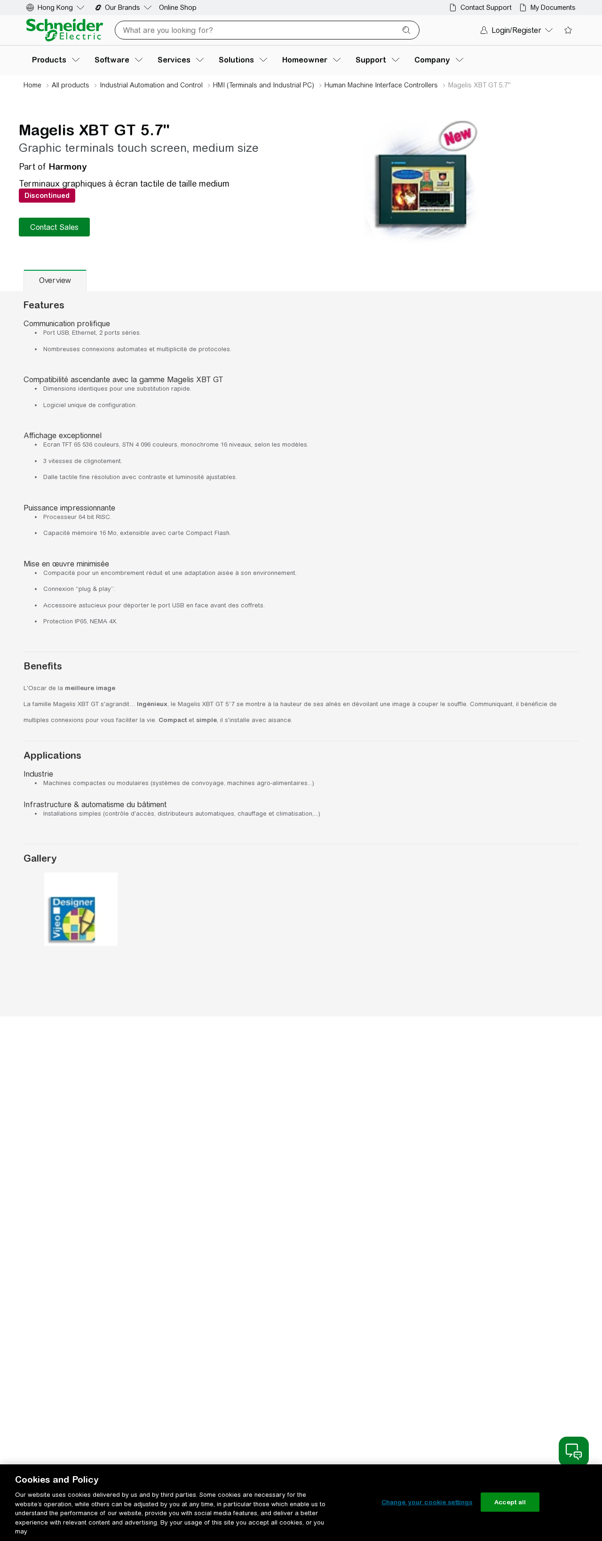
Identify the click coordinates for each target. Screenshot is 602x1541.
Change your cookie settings (427, 1501)
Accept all (510, 1501)
